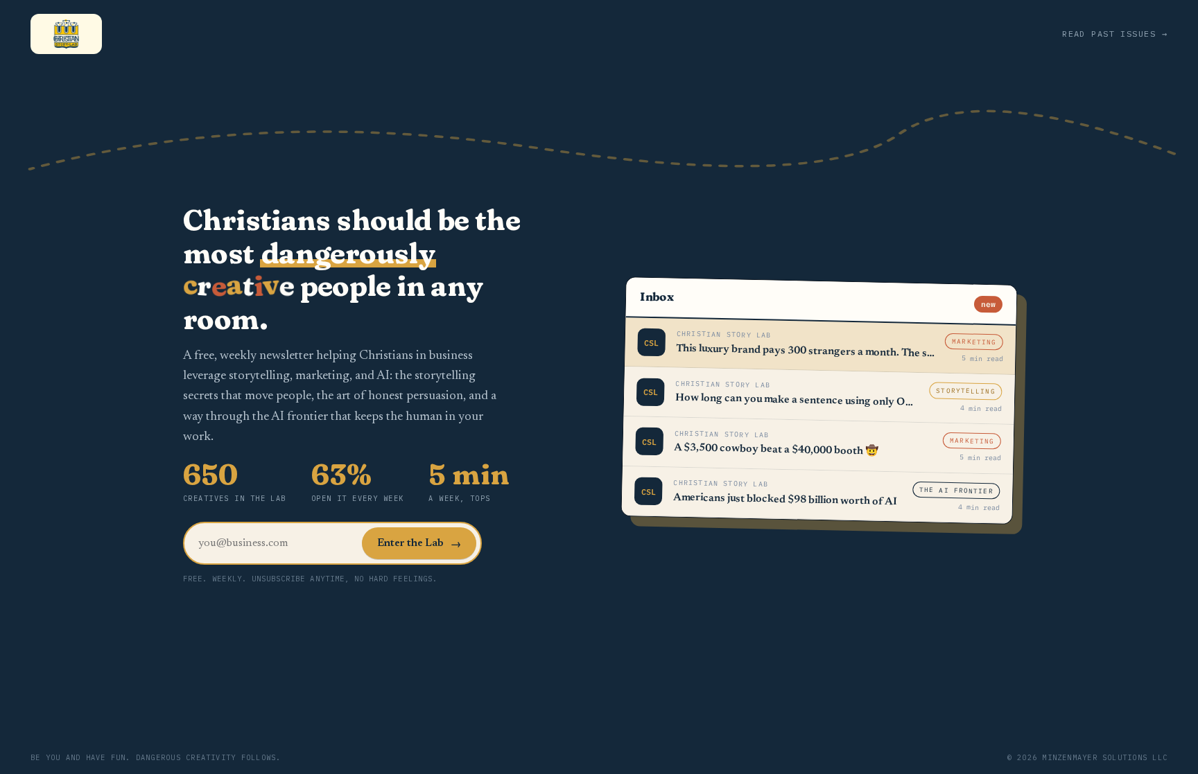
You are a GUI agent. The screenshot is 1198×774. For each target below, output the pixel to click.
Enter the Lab (419, 544)
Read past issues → (1114, 33)
